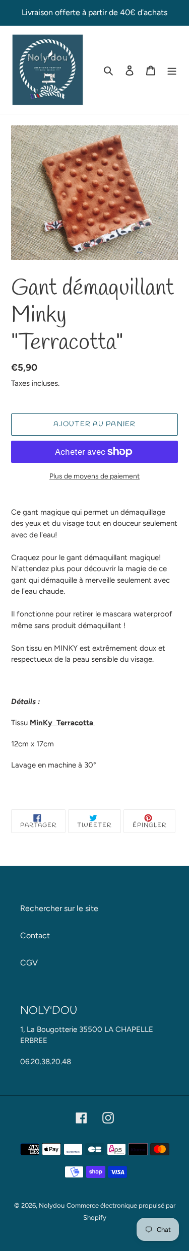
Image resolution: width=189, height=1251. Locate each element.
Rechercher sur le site (59, 908)
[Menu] (171, 70)
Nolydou (52, 1205)
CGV (29, 962)
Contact (35, 935)
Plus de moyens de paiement (94, 476)
